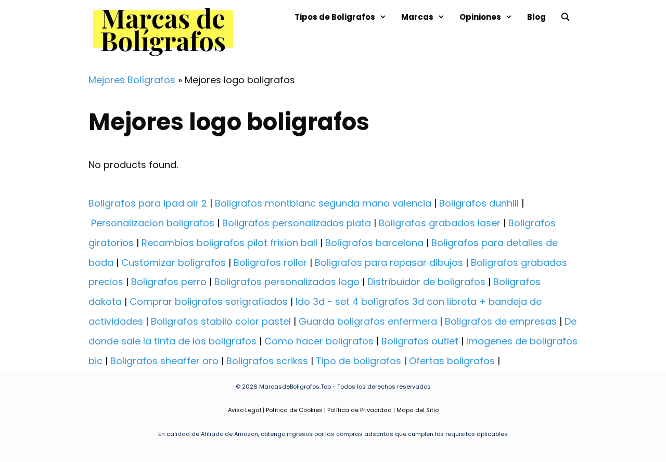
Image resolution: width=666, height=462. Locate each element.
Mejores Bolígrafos (131, 79)
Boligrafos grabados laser (440, 222)
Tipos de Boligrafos (334, 16)
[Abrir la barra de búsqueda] (565, 17)
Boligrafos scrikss (267, 360)
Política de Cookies (294, 410)
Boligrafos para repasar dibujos (389, 262)
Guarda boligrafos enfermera (368, 321)
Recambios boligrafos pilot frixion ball (229, 242)
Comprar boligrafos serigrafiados (209, 301)
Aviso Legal (244, 410)
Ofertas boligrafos (452, 360)
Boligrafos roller (270, 262)
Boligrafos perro (169, 281)
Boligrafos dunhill (479, 203)
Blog (536, 16)
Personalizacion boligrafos (152, 222)
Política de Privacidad (359, 410)
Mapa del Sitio (417, 410)
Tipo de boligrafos (358, 360)
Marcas (417, 16)
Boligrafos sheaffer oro (164, 360)
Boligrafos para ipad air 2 (147, 203)
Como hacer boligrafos (319, 341)
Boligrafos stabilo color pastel (221, 321)
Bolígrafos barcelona (374, 242)
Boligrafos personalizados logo (287, 281)
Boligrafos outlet (419, 341)
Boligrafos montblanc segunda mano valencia (323, 203)
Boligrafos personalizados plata (296, 222)
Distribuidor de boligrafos (426, 281)
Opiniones (480, 16)
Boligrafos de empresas (501, 321)
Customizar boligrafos (173, 262)
